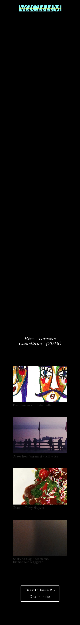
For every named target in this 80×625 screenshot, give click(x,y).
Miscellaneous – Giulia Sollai (32, 405)
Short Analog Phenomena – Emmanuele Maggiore (32, 561)
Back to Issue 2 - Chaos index (40, 593)
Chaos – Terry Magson (28, 508)
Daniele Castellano (37, 341)
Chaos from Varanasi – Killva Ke (35, 456)
